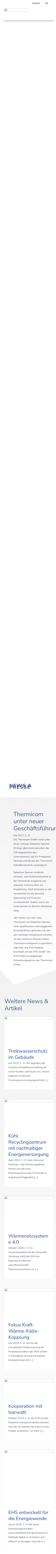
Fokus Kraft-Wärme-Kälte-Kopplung (23, 1331)
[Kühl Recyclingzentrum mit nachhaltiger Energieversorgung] (29, 1113)
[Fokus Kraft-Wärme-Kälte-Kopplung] (29, 1302)
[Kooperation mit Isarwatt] (29, 1389)
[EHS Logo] (16, 9)
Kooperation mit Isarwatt (25, 1409)
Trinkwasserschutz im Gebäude (27, 1054)
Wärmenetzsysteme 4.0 (28, 1239)
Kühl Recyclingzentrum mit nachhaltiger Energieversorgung (28, 1145)
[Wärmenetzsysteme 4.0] (29, 1212)
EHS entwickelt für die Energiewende (28, 1515)
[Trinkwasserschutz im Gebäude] (29, 1030)
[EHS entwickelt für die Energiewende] (29, 1477)
